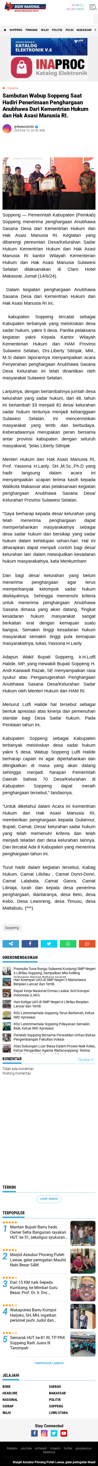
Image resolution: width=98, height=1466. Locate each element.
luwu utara (58, 1413)
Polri (69, 30)
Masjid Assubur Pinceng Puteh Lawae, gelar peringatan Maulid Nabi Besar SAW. (38, 1260)
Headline (10, 1393)
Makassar (84, 30)
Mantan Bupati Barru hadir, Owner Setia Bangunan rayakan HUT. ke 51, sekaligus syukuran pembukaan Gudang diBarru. (38, 1232)
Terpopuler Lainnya (49, 1363)
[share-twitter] (49, 944)
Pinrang (32, 30)
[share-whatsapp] (68, 944)
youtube (26, 1448)
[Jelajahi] (92, 7)
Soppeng (16, 30)
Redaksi (12, 1448)
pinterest (41, 1448)
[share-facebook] (30, 944)
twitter (68, 1448)
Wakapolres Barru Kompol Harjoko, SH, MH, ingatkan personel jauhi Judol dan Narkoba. (33, 1315)
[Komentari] (87, 944)
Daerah (55, 1387)
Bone (7, 1387)
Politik (57, 30)
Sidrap (8, 1406)
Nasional (10, 1400)
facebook (49, 1452)
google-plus (83, 1448)
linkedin (55, 1448)
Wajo (45, 30)
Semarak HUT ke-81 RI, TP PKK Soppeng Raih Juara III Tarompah (37, 1343)
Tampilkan (84, 1059)
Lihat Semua (49, 1199)
